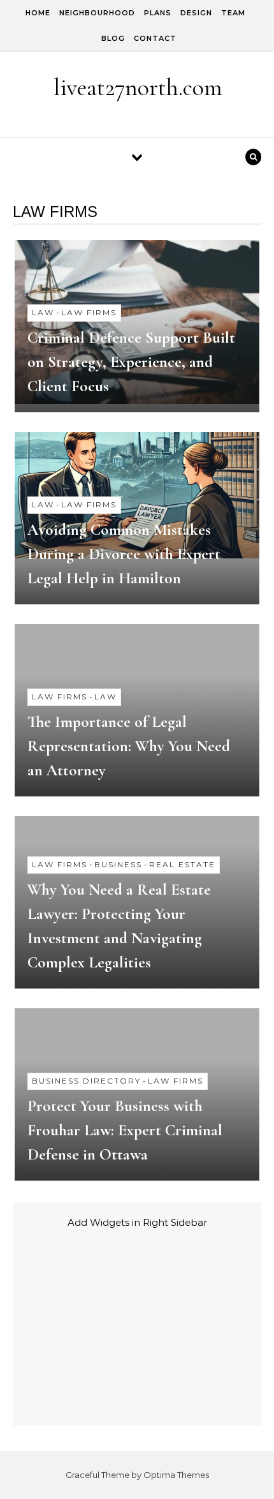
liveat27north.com (138, 87)
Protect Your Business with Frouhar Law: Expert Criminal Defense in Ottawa (124, 1130)
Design (196, 12)
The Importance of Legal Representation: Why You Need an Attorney (128, 746)
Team (233, 12)
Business (118, 864)
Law (43, 312)
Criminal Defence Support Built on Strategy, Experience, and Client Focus (131, 362)
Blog (113, 38)
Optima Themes (176, 1475)
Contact (155, 38)
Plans (157, 12)
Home (37, 12)
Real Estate (182, 864)
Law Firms (89, 312)
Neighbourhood (97, 12)
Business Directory (86, 1080)
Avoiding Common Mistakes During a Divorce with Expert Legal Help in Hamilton (123, 554)
